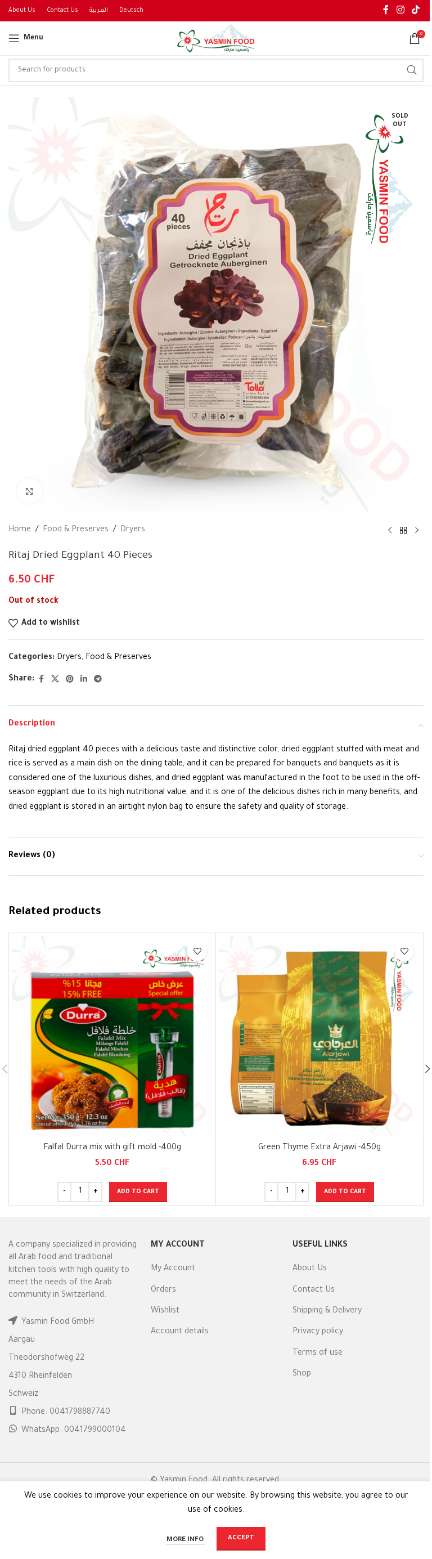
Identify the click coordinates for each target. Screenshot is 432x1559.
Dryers (132, 530)
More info (185, 1540)
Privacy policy (317, 1332)
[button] (138, 1192)
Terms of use (317, 1353)
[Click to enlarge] (29, 491)
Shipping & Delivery (327, 1311)
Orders (163, 1290)
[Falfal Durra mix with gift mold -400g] (112, 1036)
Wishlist (165, 1311)
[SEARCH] (412, 70)
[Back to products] (403, 530)
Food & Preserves (76, 530)
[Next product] (417, 530)
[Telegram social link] (98, 679)
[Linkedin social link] (84, 679)
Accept (241, 1538)
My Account (173, 1269)
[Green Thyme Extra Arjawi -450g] (319, 1036)
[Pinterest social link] (69, 679)
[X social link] (55, 679)
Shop (301, 1374)
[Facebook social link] (386, 10)
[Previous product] (390, 530)
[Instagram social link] (400, 10)
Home (19, 530)
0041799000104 (95, 1430)
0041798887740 (80, 1412)
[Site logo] (216, 39)
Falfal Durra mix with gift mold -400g (112, 1148)
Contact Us (313, 1290)
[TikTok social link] (416, 10)
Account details (180, 1332)
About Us (309, 1269)
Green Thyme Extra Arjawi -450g (319, 1148)
